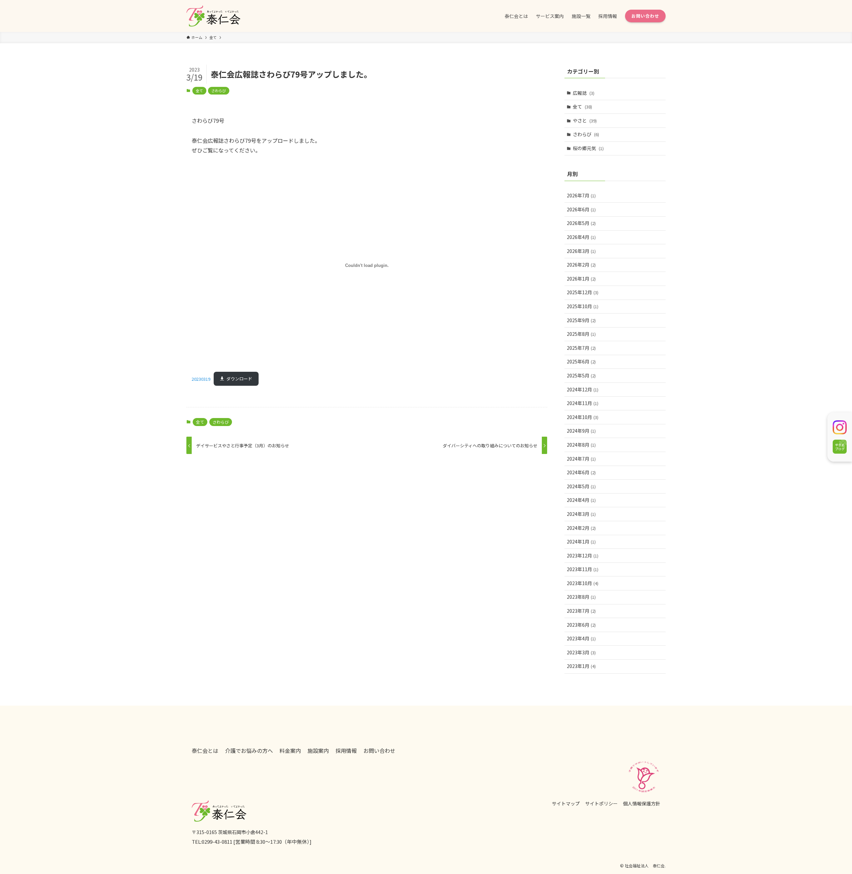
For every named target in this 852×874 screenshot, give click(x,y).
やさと (585, 120)
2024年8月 (581, 444)
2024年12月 (582, 389)
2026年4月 (581, 237)
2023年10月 (582, 583)
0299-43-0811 (217, 841)
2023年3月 (581, 652)
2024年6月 (581, 472)
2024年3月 (581, 514)
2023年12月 (582, 555)
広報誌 (583, 93)
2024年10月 (582, 417)
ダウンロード (239, 378)
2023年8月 (581, 596)
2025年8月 (581, 333)
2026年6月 (581, 209)
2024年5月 (581, 486)
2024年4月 (581, 500)
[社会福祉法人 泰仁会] (213, 16)
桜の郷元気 (588, 148)
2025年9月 (581, 320)
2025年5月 (581, 375)
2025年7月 (581, 347)
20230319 (201, 378)
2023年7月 (581, 610)
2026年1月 (581, 278)
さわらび (218, 90)
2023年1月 (581, 666)
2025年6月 (581, 361)
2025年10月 (582, 306)
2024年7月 (581, 458)
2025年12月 (582, 292)
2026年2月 (581, 264)
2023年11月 (582, 569)
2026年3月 (581, 251)
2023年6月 (581, 624)
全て (199, 90)
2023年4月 (581, 638)
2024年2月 (581, 528)
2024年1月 (581, 541)
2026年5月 (581, 223)
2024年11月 (582, 403)
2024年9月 (581, 430)
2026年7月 (581, 195)
